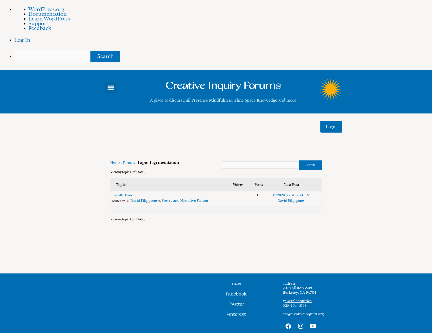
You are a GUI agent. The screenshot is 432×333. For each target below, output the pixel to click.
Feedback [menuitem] (39, 28)
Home (115, 163)
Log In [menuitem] (22, 40)
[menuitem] (223, 56)
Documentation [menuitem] (47, 14)
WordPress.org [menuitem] (46, 9)
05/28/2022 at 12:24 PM (291, 195)
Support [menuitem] (38, 24)
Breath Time (122, 195)
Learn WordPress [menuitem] (49, 19)
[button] (111, 87)
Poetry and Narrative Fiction (185, 201)
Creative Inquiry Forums (223, 86)
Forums (129, 163)
